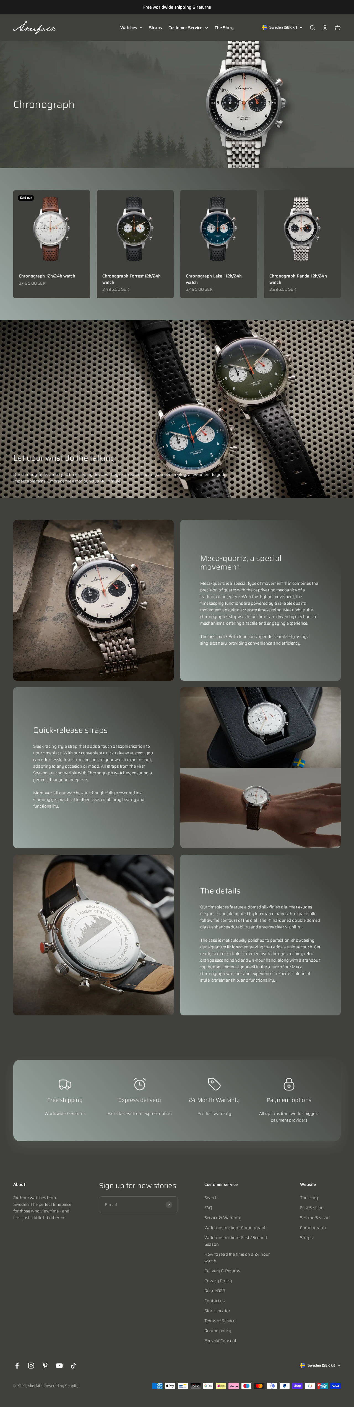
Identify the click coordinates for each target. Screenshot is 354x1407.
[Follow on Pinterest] (45, 1365)
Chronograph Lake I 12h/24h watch (214, 279)
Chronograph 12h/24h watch (47, 276)
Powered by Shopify (61, 1386)
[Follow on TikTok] (73, 1365)
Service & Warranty (222, 1217)
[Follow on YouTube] (59, 1365)
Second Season (315, 1217)
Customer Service (185, 27)
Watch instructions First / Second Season (235, 1241)
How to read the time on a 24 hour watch (237, 1257)
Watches (128, 27)
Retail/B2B (214, 1291)
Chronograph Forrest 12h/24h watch (131, 279)
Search (211, 1197)
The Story (224, 27)
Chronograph (313, 1227)
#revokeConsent (220, 1340)
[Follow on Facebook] (17, 1365)
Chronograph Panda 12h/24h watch (298, 279)
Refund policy (217, 1330)
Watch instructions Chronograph (235, 1227)
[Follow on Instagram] (31, 1365)
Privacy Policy (218, 1281)
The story (309, 1197)
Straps (155, 27)
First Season (312, 1207)
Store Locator (217, 1311)
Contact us (214, 1301)
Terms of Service (219, 1320)
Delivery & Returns (222, 1271)
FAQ (208, 1207)
